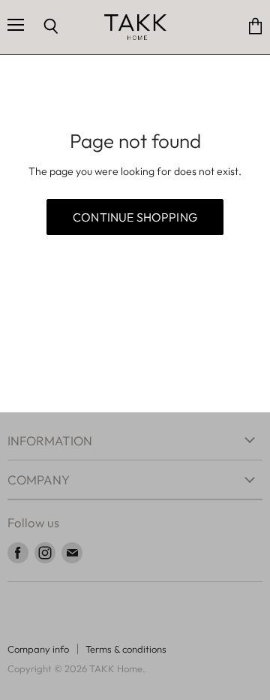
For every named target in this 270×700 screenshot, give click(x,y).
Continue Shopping (135, 217)
